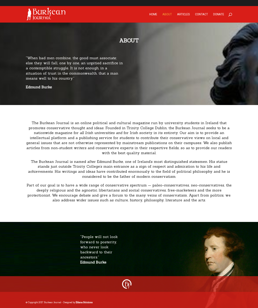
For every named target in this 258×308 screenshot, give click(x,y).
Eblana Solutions (84, 302)
